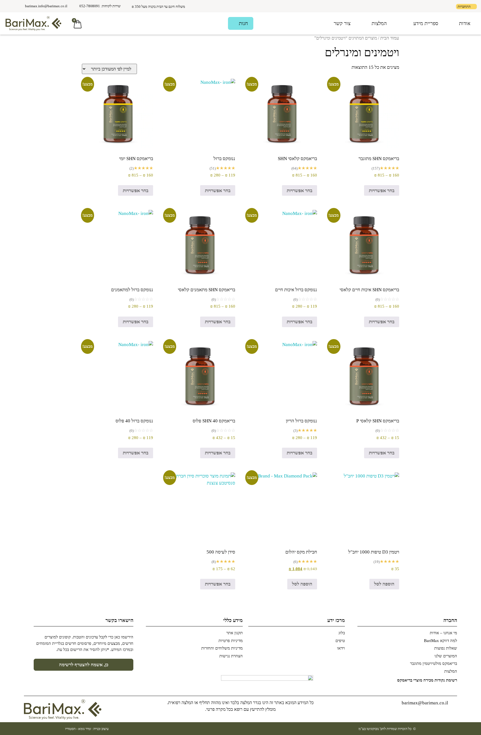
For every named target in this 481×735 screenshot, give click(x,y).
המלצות (379, 23)
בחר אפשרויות (381, 190)
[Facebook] (17, 7)
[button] (98, 24)
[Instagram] (8, 7)
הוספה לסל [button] (384, 584)
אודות (464, 23)
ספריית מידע (425, 23)
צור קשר (342, 23)
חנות (243, 23)
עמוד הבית (389, 38)
